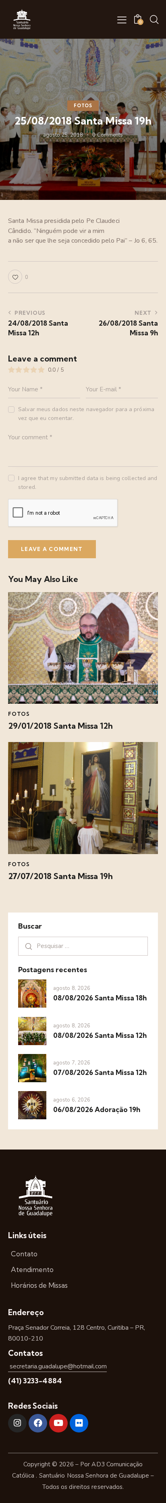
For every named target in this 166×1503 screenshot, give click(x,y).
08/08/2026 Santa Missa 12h (100, 1035)
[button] (122, 20)
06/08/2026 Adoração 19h (96, 1109)
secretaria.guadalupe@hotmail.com (57, 1366)
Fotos (83, 105)
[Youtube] (58, 1423)
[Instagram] (17, 1423)
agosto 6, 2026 (71, 1100)
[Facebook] (38, 1423)
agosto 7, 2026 (71, 1062)
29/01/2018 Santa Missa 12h (60, 726)
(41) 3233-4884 (35, 1380)
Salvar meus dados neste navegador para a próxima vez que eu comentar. (86, 413)
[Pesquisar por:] (83, 946)
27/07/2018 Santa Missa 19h (60, 876)
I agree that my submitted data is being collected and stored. (87, 482)
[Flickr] (79, 1423)
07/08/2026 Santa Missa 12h (100, 1072)
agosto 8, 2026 (71, 988)
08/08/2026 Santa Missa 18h (100, 998)
